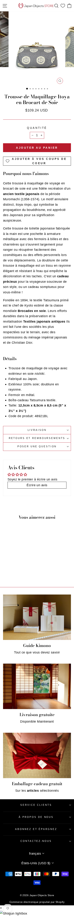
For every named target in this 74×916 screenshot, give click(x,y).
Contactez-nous (36, 841)
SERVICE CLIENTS (36, 805)
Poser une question (37, 446)
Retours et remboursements (37, 438)
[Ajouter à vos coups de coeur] (24, 555)
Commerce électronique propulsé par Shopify (37, 901)
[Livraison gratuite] (37, 686)
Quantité (37, 127)
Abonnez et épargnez (36, 829)
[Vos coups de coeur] (62, 5)
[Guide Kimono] (37, 617)
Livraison (37, 430)
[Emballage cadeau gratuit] (37, 755)
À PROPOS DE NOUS (36, 817)
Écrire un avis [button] (37, 485)
